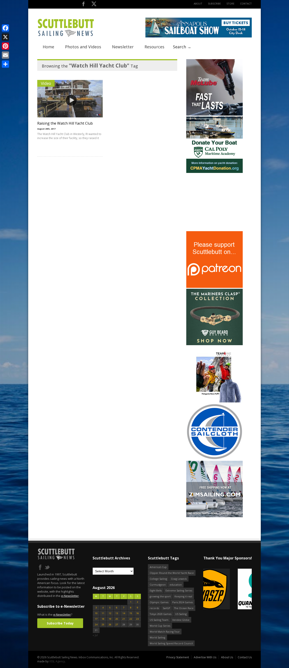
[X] (5, 37)
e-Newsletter (70, 596)
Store (230, 3)
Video (46, 83)
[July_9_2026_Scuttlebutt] (214, 172)
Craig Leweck (179, 578)
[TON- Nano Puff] (214, 401)
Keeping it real (183, 596)
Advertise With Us (205, 657)
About (198, 3)
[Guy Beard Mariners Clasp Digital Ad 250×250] (214, 344)
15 (130, 613)
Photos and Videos (83, 46)
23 (137, 618)
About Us (227, 657)
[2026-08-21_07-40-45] (198, 36)
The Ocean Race (183, 608)
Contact (246, 3)
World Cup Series (160, 625)
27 (116, 624)
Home (48, 46)
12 (110, 613)
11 (103, 613)
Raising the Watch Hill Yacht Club (65, 123)
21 (123, 618)
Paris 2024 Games (182, 602)
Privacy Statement (177, 657)
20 (116, 618)
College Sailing (158, 578)
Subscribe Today (60, 623)
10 (96, 613)
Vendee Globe (180, 619)
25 (103, 624)
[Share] (5, 64)
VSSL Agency (57, 661)
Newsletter (123, 46)
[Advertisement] (214, 202)
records (154, 608)
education (176, 584)
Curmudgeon (158, 584)
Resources (154, 46)
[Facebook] (5, 28)
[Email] (5, 55)
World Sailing (157, 637)
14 (123, 613)
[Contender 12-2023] (214, 459)
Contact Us (245, 657)
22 (130, 618)
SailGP (166, 608)
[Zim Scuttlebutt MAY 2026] (214, 516)
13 (116, 613)
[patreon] (214, 287)
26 (110, 624)
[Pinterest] (5, 46)
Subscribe (214, 3)
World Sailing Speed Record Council (171, 643)
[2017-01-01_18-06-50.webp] (227, 589)
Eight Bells (156, 590)
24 (96, 624)
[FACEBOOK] (83, 5)
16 (137, 613)
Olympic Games (159, 602)
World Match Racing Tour (165, 631)
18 (103, 618)
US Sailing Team (159, 619)
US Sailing (181, 614)
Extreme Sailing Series (178, 590)
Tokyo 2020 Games (160, 614)
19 (110, 618)
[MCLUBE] (214, 114)
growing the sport (160, 596)
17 (96, 618)
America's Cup (158, 567)
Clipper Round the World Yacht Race (172, 573)
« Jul (95, 635)
